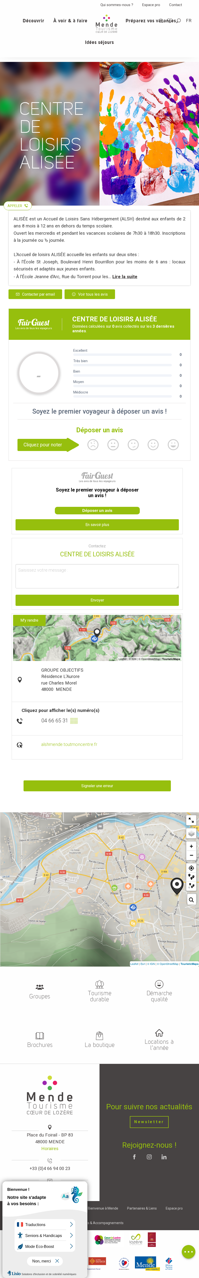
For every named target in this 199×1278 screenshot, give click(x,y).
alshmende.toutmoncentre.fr (69, 744)
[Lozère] (136, 1239)
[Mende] (147, 1263)
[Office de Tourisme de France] (169, 1263)
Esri (143, 964)
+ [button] (191, 846)
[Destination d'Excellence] (124, 1263)
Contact (175, 5)
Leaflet (134, 964)
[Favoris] (170, 20)
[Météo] (161, 20)
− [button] (191, 855)
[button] (178, 21)
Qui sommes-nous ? (116, 5)
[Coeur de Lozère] (108, 1239)
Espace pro (151, 5)
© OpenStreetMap (167, 964)
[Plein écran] (191, 820)
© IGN (151, 964)
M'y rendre (29, 620)
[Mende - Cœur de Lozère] (106, 24)
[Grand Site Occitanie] (152, 1239)
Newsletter (149, 1121)
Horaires (49, 1148)
